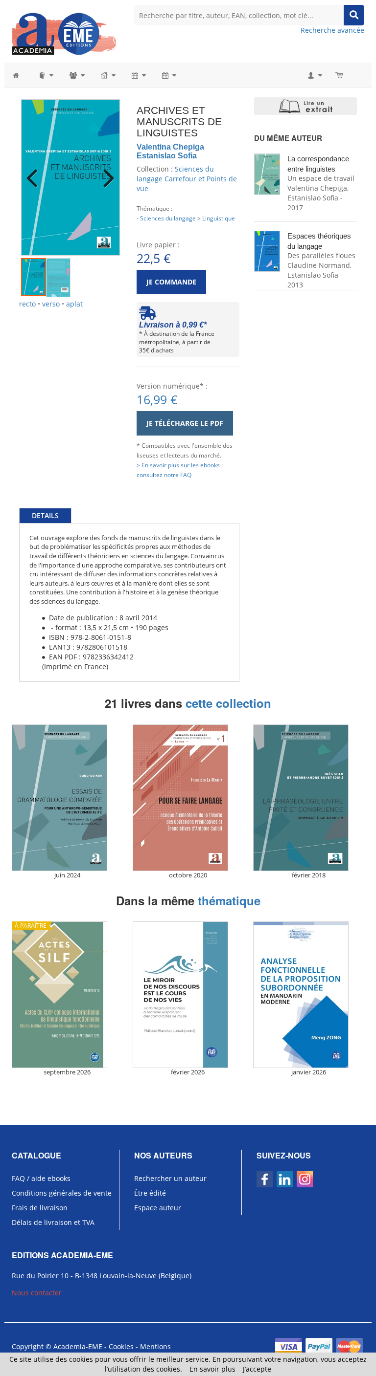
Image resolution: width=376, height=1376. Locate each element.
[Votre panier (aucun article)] (340, 75)
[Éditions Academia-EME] (64, 33)
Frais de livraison (40, 1207)
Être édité (150, 1193)
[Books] (45, 75)
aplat (74, 303)
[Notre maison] (107, 75)
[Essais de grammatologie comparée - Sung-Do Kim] (67, 797)
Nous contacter (37, 1292)
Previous (36, 171)
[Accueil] (21, 75)
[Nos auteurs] (76, 75)
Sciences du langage (168, 218)
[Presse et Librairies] (168, 75)
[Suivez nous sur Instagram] (305, 1179)
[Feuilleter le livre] (305, 106)
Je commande (171, 281)
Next (105, 171)
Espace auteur (157, 1207)
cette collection (228, 703)
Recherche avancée (332, 30)
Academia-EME (77, 1346)
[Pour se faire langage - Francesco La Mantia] (188, 797)
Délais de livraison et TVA (53, 1222)
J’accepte (257, 1369)
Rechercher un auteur (170, 1178)
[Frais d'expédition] (147, 315)
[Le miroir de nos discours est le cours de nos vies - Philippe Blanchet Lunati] (188, 994)
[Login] (314, 75)
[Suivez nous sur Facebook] (265, 1179)
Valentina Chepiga (170, 147)
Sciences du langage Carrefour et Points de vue (187, 178)
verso (51, 303)
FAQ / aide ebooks (41, 1178)
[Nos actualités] (138, 75)
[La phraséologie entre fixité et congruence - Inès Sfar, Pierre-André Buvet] (308, 797)
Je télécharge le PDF (184, 423)
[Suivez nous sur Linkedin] (285, 1179)
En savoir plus (212, 1369)
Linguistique (218, 218)
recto (27, 303)
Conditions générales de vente (62, 1193)
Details (45, 515)
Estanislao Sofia (167, 156)
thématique (229, 900)
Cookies (121, 1346)
